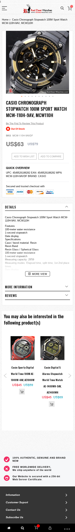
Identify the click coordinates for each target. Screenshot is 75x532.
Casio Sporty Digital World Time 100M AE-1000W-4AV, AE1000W (22, 373)
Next (69, 376)
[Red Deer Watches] (37, 8)
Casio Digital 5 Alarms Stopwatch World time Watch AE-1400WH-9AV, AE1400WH (52, 379)
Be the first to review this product (25, 123)
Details (10, 207)
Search (62, 8)
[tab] (37, 207)
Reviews (11, 295)
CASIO (42, 176)
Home (5, 19)
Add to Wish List (24, 156)
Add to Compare (51, 156)
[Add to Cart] (22, 391)
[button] (22, 96)
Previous (5, 376)
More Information (18, 287)
